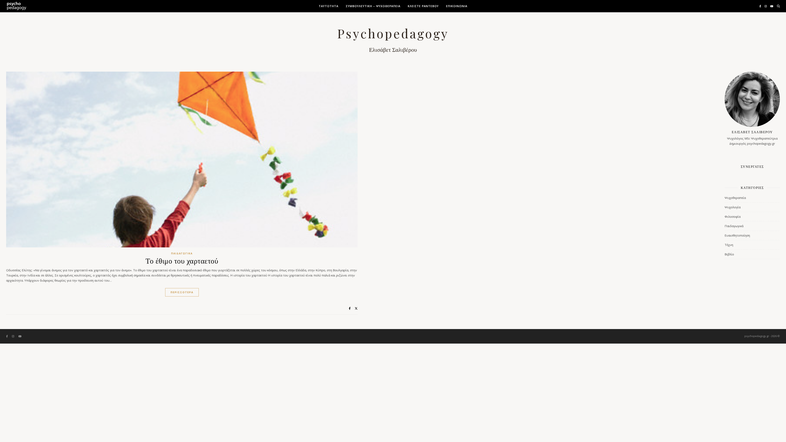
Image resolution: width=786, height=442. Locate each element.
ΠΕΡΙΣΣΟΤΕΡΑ (182, 292)
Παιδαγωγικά (182, 253)
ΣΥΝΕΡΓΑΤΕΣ (752, 166)
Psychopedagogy (393, 33)
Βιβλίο (729, 254)
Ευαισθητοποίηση (737, 235)
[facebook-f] (760, 6)
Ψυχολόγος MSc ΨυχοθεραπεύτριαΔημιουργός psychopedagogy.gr (752, 137)
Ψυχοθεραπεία (735, 198)
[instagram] (766, 6)
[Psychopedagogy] (16, 6)
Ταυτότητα (328, 6)
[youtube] (771, 6)
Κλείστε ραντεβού (423, 6)
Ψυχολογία (733, 207)
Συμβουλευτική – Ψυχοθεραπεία (373, 6)
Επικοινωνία (456, 6)
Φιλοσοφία (733, 216)
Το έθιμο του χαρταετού (182, 260)
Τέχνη (729, 245)
